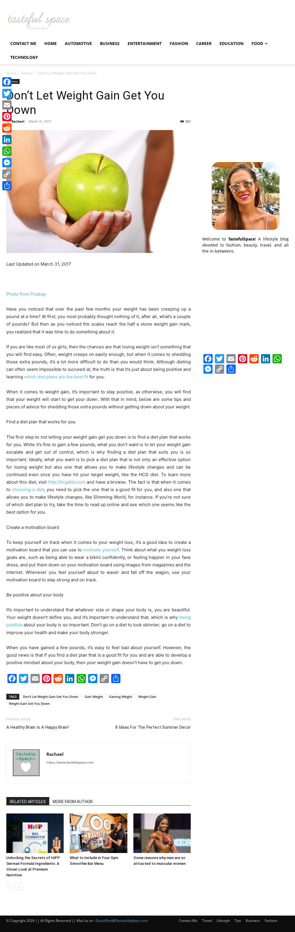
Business (110, 43)
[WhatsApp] (7, 151)
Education (231, 43)
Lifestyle (223, 920)
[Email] (7, 105)
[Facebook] (7, 82)
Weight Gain (147, 696)
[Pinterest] (7, 116)
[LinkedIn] (7, 139)
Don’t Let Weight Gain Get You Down (50, 696)
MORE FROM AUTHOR (73, 801)
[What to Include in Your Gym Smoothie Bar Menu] (98, 833)
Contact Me (23, 43)
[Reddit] (7, 128)
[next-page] (19, 886)
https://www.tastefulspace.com (70, 762)
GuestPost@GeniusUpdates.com (122, 920)
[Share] (7, 185)
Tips (238, 920)
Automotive (78, 43)
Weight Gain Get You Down (29, 703)
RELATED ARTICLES (28, 801)
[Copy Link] (7, 174)
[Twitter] (7, 93)
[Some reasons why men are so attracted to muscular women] (162, 833)
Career (203, 43)
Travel (207, 920)
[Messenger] (7, 162)
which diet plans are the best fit (56, 376)
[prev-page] (10, 886)
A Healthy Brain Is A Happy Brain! (37, 727)
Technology (24, 57)
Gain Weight (94, 696)
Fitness (27, 73)
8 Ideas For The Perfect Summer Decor (153, 727)
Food (257, 43)
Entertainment (145, 43)
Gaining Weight (120, 696)
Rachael (18, 121)
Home (50, 43)
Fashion (179, 43)
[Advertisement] (245, 115)
